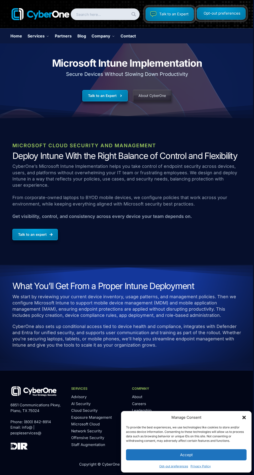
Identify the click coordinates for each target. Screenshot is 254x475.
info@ (27, 427)
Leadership (142, 410)
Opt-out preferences (173, 466)
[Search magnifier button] (133, 14)
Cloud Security (84, 410)
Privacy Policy (200, 466)
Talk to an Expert (174, 14)
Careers (139, 403)
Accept (186, 454)
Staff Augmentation (88, 444)
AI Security (81, 403)
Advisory (79, 396)
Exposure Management (91, 417)
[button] (244, 417)
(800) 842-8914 (37, 421)
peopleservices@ (25, 433)
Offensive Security (87, 437)
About (137, 396)
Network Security (86, 431)
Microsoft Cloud (85, 424)
